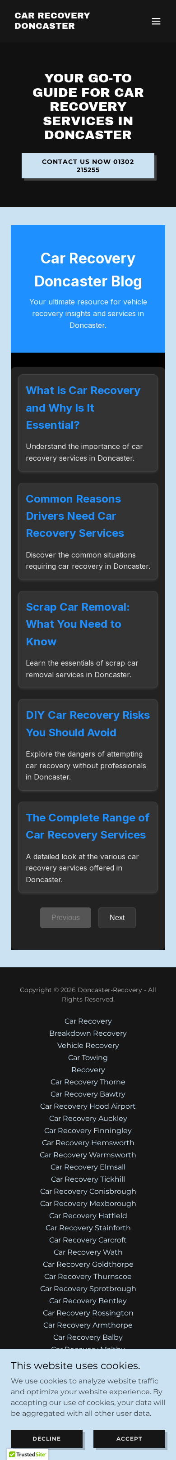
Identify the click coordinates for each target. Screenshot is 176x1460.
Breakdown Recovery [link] (88, 1033)
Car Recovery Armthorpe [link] (88, 1325)
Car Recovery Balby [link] (88, 1337)
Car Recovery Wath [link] (88, 1252)
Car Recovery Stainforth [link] (88, 1228)
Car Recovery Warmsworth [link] (88, 1155)
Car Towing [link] (88, 1057)
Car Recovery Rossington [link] (88, 1313)
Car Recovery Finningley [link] (88, 1130)
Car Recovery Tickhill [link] (88, 1179)
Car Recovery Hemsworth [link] (88, 1142)
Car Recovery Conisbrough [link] (88, 1191)
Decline (46, 1438)
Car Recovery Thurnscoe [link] (88, 1276)
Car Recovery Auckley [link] (88, 1118)
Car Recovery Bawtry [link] (88, 1094)
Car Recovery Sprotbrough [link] (88, 1288)
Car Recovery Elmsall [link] (88, 1167)
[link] (64, 26)
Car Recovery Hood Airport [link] (88, 1106)
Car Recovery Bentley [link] (88, 1301)
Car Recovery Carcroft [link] (88, 1240)
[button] (156, 21)
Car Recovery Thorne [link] (88, 1082)
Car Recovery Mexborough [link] (88, 1203)
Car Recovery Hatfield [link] (88, 1215)
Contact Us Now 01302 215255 (88, 166)
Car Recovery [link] (88, 1021)
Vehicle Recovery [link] (88, 1045)
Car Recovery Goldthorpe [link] (88, 1264)
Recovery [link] (88, 1070)
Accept (129, 1438)
